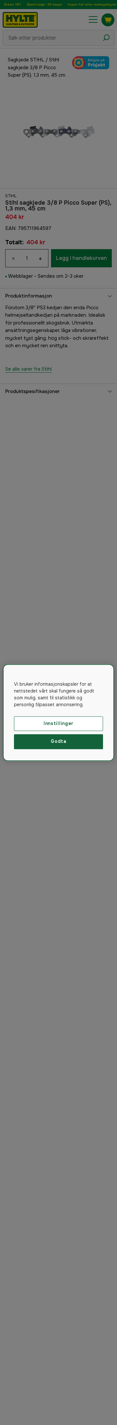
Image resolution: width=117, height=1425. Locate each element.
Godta (58, 741)
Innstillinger (58, 723)
